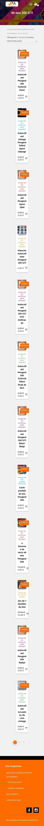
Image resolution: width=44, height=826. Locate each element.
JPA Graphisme (12, 820)
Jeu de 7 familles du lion (22, 604)
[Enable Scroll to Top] (39, 821)
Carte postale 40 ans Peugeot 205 (22, 493)
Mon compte (12, 794)
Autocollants (15, 782)
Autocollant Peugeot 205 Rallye (22, 656)
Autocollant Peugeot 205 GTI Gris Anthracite (22, 313)
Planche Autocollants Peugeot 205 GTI (22, 256)
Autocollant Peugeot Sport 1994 (22, 201)
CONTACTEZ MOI (13, 800)
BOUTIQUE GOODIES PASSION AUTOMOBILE (19, 775)
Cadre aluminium (16, 788)
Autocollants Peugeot (22, 69)
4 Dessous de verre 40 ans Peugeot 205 (22, 552)
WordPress (34, 820)
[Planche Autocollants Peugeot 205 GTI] (22, 230)
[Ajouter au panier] (26, 97)
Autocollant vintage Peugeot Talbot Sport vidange (22, 142)
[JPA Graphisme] (13, 4)
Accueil (9, 29)
